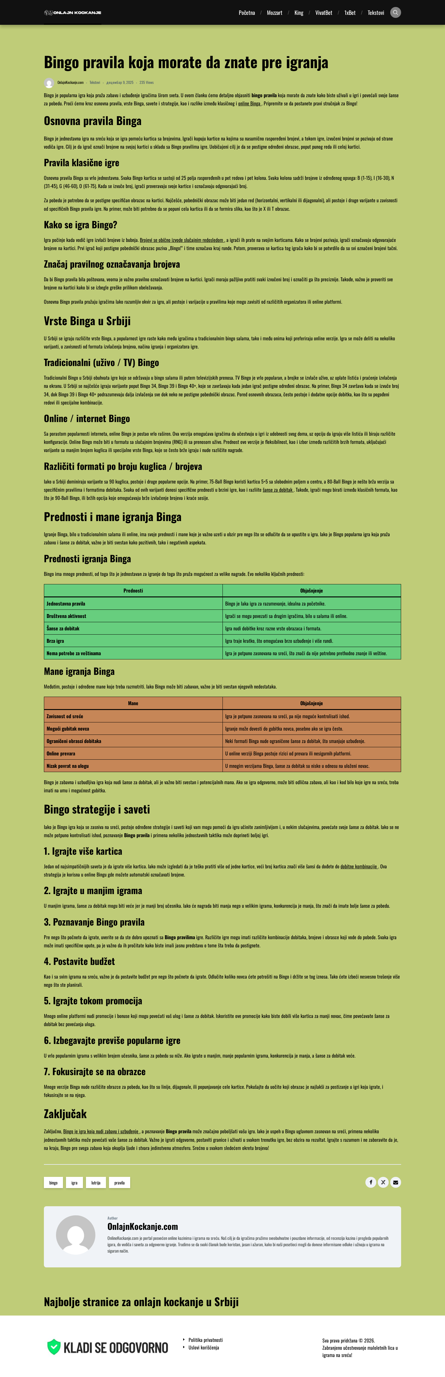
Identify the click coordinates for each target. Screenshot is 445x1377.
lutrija (96, 1182)
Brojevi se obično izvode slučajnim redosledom (182, 239)
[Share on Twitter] (383, 1182)
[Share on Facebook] (370, 1182)
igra (74, 1182)
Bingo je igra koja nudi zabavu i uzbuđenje (101, 1131)
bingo (53, 1182)
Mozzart (274, 12)
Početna (247, 12)
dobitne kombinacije (359, 866)
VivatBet (323, 12)
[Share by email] (395, 1182)
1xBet (350, 12)
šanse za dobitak (278, 489)
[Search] (395, 12)
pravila (119, 1182)
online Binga (250, 103)
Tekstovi (376, 12)
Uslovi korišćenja (204, 1347)
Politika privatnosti (206, 1340)
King (299, 12)
